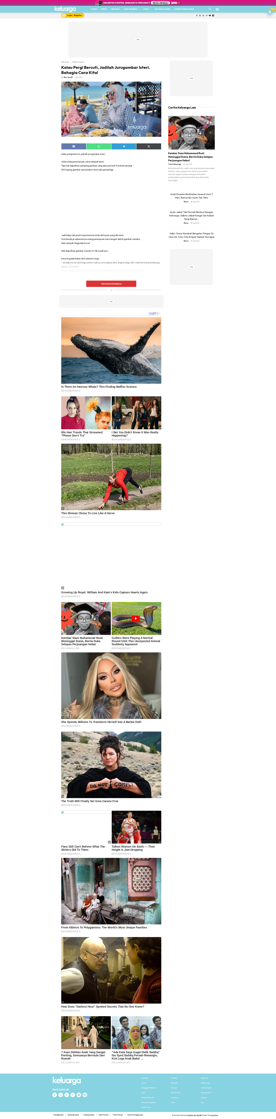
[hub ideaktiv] (217, 8)
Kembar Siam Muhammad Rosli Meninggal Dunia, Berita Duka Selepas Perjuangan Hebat (190, 157)
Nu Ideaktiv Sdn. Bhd (193, 1115)
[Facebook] (196, 15)
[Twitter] (203, 15)
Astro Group (214, 1115)
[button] (210, 9)
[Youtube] (209, 15)
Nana (186, 201)
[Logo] (65, 9)
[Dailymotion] (213, 15)
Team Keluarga (174, 164)
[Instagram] (200, 15)
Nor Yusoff (68, 77)
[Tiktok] (206, 15)
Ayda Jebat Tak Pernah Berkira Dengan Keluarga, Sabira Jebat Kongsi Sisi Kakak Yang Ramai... (191, 215)
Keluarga (65, 62)
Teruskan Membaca (111, 284)
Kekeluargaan (78, 62)
